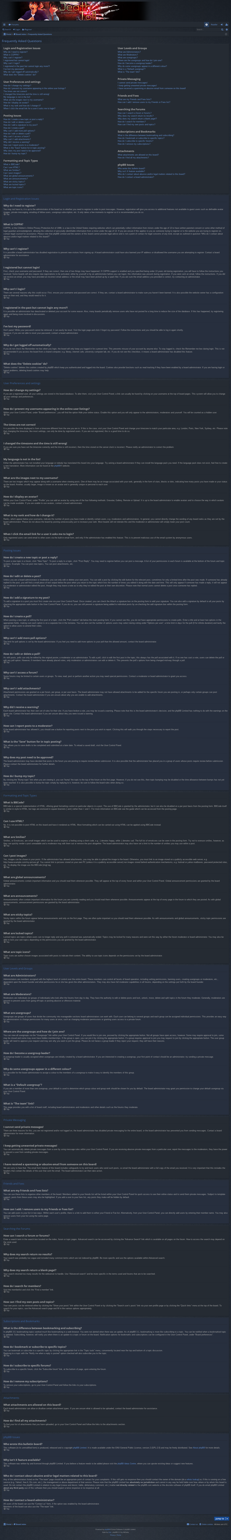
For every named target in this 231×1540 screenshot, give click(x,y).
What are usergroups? (128, 57)
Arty (109, 1532)
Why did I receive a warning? (16, 142)
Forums (15, 24)
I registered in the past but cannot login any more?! (26, 66)
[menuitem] (206, 24)
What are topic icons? (13, 187)
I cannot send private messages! (133, 83)
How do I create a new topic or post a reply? (23, 119)
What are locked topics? (14, 184)
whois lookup (193, 1479)
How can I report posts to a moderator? (21, 145)
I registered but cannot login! (16, 60)
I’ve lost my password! (13, 69)
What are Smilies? (11, 170)
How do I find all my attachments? (133, 157)
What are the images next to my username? (23, 100)
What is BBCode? (11, 164)
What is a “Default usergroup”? (131, 69)
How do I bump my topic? (15, 153)
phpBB (57, 466)
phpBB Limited (79, 1448)
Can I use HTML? (11, 167)
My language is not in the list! (16, 97)
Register (28, 29)
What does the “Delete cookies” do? (19, 75)
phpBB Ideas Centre (127, 1463)
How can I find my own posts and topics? (136, 124)
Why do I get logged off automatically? (20, 72)
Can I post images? (12, 173)
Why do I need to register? (15, 52)
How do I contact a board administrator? (136, 177)
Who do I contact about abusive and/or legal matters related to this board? (151, 174)
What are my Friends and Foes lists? (134, 99)
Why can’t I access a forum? (16, 136)
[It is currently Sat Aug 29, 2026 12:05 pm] (226, 34)
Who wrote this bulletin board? (131, 168)
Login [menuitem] (222, 25)
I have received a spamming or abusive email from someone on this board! (152, 88)
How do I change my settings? (17, 85)
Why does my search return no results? (136, 116)
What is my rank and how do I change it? (22, 105)
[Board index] (80, 11)
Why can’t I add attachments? (17, 139)
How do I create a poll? (13, 128)
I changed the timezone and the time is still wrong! (26, 94)
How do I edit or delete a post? (17, 122)
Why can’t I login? (11, 63)
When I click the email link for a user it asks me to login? (29, 108)
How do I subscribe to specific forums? (135, 141)
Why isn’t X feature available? (131, 171)
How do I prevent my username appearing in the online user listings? (34, 88)
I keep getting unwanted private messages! (137, 85)
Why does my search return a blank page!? (137, 118)
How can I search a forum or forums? (134, 113)
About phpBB (199, 1448)
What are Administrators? (129, 52)
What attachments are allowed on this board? (138, 155)
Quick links (5, 25)
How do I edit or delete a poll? (16, 133)
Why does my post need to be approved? (22, 151)
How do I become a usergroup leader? (135, 63)
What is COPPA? (11, 55)
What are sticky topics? (14, 181)
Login (17, 29)
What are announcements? (15, 178)
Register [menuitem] (227, 25)
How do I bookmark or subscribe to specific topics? (141, 138)
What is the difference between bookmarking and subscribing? (146, 135)
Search (8, 29)
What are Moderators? (128, 55)
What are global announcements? (18, 176)
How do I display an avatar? (16, 102)
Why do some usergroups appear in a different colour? (142, 66)
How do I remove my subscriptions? (134, 144)
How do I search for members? (132, 121)
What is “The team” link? (129, 72)
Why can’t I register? (12, 57)
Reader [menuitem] (214, 24)
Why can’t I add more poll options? (19, 131)
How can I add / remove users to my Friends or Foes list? (144, 102)
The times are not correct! (15, 91)
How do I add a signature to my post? (20, 125)
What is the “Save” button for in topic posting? (24, 148)
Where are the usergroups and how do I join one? (140, 60)
